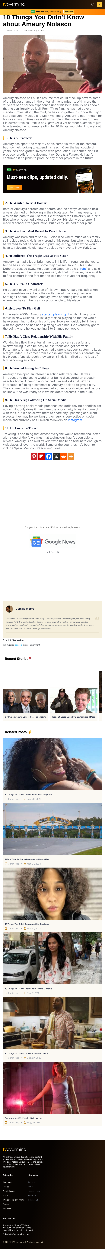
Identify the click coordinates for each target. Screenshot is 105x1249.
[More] (71, 456)
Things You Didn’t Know (13, 1200)
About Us (32, 1195)
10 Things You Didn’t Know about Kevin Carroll (26, 1053)
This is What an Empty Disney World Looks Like (27, 859)
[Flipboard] (41, 456)
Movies (6, 1186)
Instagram (75, 420)
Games (6, 1204)
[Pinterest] (34, 456)
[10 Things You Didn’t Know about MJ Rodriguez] (52, 894)
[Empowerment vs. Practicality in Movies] (52, 1088)
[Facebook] (48, 456)
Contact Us (33, 1200)
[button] (99, 5)
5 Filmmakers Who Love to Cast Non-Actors (25, 717)
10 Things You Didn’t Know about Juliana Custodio (28, 988)
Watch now (69, 12)
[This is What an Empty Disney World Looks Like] (52, 829)
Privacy (31, 1182)
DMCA (30, 1187)
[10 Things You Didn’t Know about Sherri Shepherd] (52, 764)
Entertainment (9, 1191)
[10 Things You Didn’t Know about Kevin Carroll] (52, 1023)
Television (7, 1182)
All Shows (7, 1208)
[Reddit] (63, 456)
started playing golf (55, 314)
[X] (56, 456)
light (83, 268)
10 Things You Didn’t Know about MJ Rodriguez (27, 924)
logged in (18, 645)
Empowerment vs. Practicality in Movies (23, 1118)
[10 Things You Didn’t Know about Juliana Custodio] (52, 958)
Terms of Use (34, 1191)
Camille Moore (12, 31)
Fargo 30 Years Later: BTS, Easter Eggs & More (73, 717)
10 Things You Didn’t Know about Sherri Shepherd (28, 794)
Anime (5, 1195)
